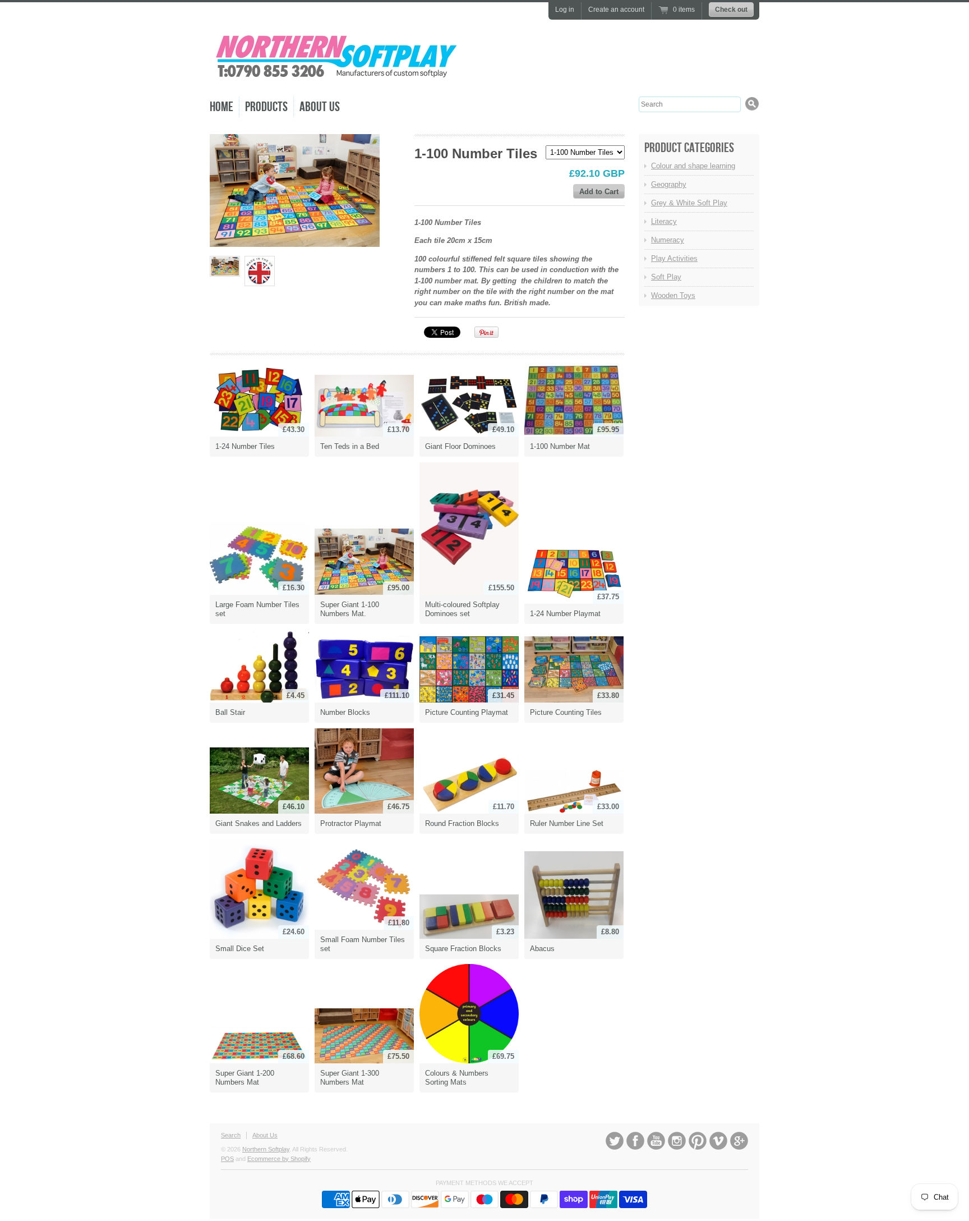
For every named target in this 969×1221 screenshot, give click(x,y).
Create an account (616, 9)
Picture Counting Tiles (566, 712)
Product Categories (689, 148)
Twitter (615, 1141)
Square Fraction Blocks (463, 948)
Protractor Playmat (350, 823)
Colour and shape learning (693, 166)
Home (221, 107)
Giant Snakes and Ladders (258, 823)
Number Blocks (345, 712)
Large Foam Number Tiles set (257, 609)
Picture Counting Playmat (466, 712)
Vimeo (718, 1141)
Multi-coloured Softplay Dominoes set (462, 609)
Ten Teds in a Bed (349, 446)
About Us (319, 107)
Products (266, 107)
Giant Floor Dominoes (460, 446)
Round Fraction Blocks (462, 823)
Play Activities (674, 258)
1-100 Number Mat (560, 446)
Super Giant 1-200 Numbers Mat (244, 1077)
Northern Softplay (265, 1149)
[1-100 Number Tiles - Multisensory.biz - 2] (259, 271)
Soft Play (666, 277)
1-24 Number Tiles (245, 446)
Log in (564, 9)
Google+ (739, 1141)
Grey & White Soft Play (689, 203)
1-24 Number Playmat (565, 613)
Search (231, 1135)
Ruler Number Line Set (566, 823)
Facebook (635, 1141)
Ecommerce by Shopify (279, 1158)
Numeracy (667, 240)
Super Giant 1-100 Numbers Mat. (349, 609)
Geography (668, 184)
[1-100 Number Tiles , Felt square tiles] (225, 266)
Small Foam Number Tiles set (362, 944)
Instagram (677, 1141)
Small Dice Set (239, 948)
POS (227, 1158)
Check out (731, 9)
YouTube (656, 1141)
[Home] (336, 78)
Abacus (542, 948)
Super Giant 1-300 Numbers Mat (349, 1077)
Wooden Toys (673, 295)
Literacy (664, 221)
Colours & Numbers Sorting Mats (456, 1077)
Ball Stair (230, 712)
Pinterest (698, 1141)
